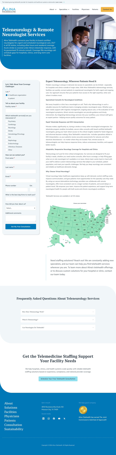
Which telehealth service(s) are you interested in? (18, 117)
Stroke (10, 131)
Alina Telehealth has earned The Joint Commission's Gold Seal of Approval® (93, 418)
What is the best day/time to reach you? (20, 195)
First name (10, 158)
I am (7, 92)
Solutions (10, 407)
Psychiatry (12, 121)
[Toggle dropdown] (56, 9)
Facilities (75, 9)
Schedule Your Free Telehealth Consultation (58, 379)
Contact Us (107, 9)
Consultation (13, 425)
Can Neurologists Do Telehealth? (33, 327)
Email (8, 176)
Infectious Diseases (15, 147)
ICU (9, 137)
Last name (9, 167)
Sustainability (13, 429)
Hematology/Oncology (16, 134)
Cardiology (12, 124)
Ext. (31, 186)
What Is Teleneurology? (30, 320)
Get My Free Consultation (20, 227)
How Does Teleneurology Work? (33, 312)
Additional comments (13, 213)
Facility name (10, 106)
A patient (11, 98)
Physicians (85, 9)
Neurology (12, 128)
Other (10, 150)
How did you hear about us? (15, 204)
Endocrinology (13, 143)
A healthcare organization (17, 95)
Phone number (10, 186)
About (8, 403)
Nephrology (12, 140)
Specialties (63, 9)
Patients (95, 9)
